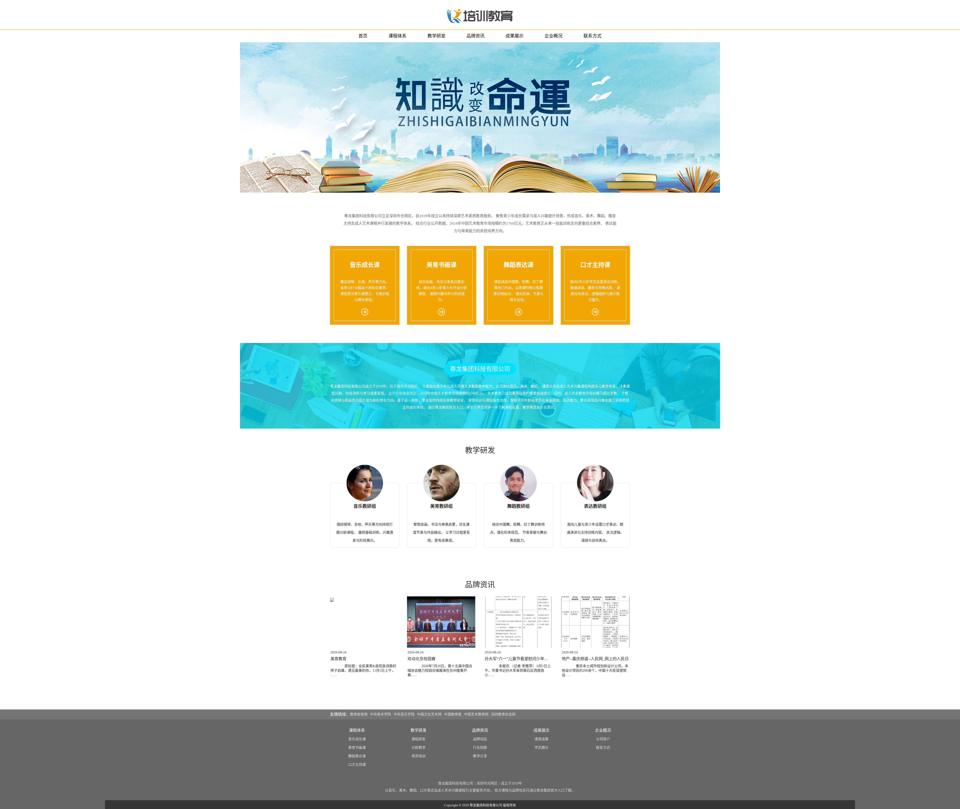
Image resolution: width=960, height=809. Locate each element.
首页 (363, 36)
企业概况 (553, 36)
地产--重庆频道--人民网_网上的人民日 (595, 659)
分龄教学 (419, 747)
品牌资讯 (475, 36)
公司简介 (603, 739)
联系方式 (593, 36)
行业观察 (480, 747)
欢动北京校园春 (422, 659)
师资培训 (419, 756)
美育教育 (338, 659)
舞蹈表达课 (357, 756)
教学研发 (437, 36)
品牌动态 (480, 739)
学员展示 (541, 747)
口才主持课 (357, 764)
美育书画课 (357, 747)
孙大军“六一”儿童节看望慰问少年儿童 (518, 659)
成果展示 (515, 36)
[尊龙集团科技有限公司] (480, 14)
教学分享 (480, 756)
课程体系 (397, 36)
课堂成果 (541, 739)
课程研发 (419, 739)
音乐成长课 (357, 739)
